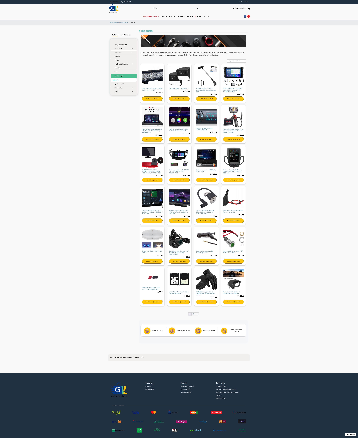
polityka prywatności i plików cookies (227, 392)
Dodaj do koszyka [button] (179, 98)
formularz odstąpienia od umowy (226, 389)
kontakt (206, 16)
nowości (164, 16)
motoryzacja (119, 76)
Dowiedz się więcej (152, 98)
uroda (116, 91)
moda (116, 72)
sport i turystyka (120, 84)
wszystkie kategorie (150, 16)
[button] (198, 8)
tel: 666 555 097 (186, 389)
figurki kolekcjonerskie (121, 64)
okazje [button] (188, 16)
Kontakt (246, 1)
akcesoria (116, 80)
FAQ (241, 1)
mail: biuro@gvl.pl (186, 392)
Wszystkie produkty (121, 44)
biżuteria (117, 56)
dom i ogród (118, 48)
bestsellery (181, 16)
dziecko (117, 60)
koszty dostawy (221, 398)
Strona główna (114, 22)
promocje (172, 16)
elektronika (118, 52)
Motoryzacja (124, 22)
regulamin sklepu (221, 386)
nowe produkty (149, 389)
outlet (199, 16)
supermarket (119, 88)
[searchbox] (176, 8)
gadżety (117, 68)
